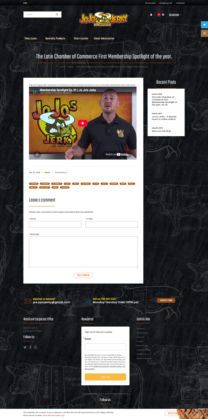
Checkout (180, 3)
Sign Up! (105, 377)
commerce (57, 184)
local (104, 184)
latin (96, 184)
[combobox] (42, 14)
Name (33, 218)
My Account (150, 3)
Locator (140, 341)
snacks (33, 187)
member (114, 184)
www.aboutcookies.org (53, 415)
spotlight (44, 187)
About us (141, 328)
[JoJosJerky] (104, 25)
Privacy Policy (143, 354)
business (33, 184)
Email (88, 338)
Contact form (166, 301)
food (67, 184)
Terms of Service (144, 358)
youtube (64, 187)
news (123, 184)
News (70, 66)
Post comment (83, 275)
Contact (140, 337)
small (131, 184)
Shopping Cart (165, 3)
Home (62, 66)
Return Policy (142, 345)
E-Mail (90, 218)
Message (34, 234)
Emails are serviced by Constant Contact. (108, 366)
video (55, 187)
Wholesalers (142, 333)
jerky (75, 184)
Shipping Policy (143, 350)
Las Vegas (85, 184)
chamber (44, 184)
